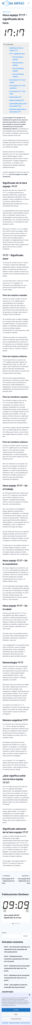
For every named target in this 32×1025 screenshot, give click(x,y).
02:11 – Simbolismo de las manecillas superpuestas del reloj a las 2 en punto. (17, 978)
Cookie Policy (5, 1022)
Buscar (4, 932)
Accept (16, 1010)
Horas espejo (7, 12)
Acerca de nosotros (25, 1022)
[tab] (12, 923)
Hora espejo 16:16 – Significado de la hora (8, 879)
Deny (16, 1014)
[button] (29, 995)
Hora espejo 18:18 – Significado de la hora (23, 879)
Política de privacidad (14, 1022)
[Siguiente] (27, 910)
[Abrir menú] (28, 3)
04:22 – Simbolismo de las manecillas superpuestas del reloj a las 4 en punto (16, 959)
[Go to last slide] (4, 910)
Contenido (9, 44)
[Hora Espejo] (13, 3)
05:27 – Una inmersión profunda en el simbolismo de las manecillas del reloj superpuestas (17, 949)
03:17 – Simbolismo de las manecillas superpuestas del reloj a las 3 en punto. (17, 968)
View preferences (16, 1019)
